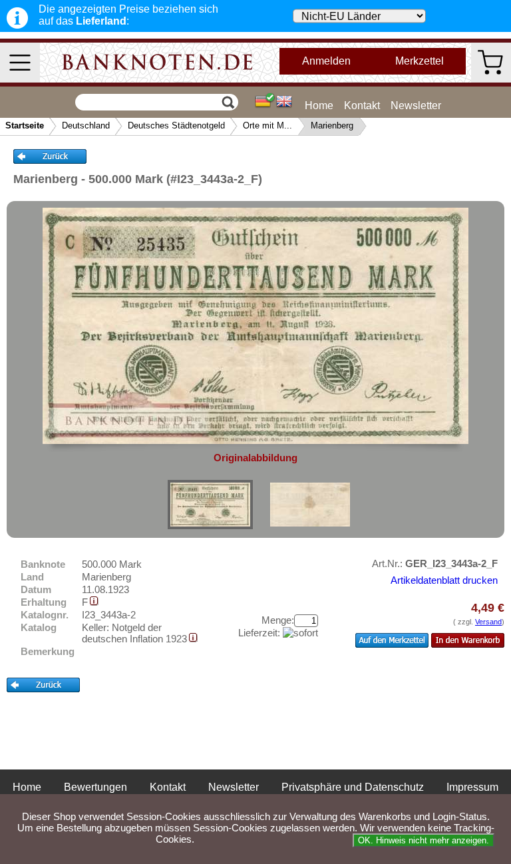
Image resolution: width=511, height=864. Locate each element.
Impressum (472, 787)
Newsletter (416, 105)
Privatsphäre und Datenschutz (352, 787)
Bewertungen (95, 787)
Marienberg (332, 125)
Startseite (24, 125)
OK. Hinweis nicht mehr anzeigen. (423, 840)
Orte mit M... (267, 125)
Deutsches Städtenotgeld (176, 125)
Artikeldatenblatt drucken (444, 580)
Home (319, 105)
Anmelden (326, 61)
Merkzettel (419, 61)
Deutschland (86, 125)
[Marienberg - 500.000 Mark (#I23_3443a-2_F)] (210, 504)
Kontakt (362, 105)
